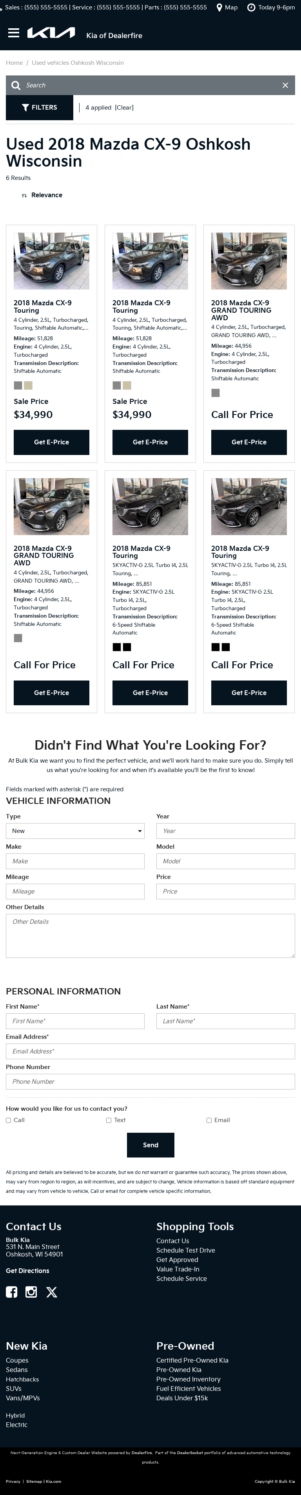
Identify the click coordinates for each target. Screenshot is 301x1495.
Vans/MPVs (23, 1398)
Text (119, 1120)
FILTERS (44, 107)
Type (13, 816)
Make (14, 847)
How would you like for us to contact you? (66, 1109)
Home (15, 63)
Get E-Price (51, 442)
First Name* (22, 1007)
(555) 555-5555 (45, 7)
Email (222, 1120)
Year (162, 816)
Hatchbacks (22, 1379)
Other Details (25, 907)
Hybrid (15, 1416)
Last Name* (172, 1007)
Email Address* (27, 1037)
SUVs (14, 1389)
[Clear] (124, 108)
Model (165, 847)
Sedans (17, 1370)
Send (150, 1145)
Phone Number (28, 1067)
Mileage (17, 877)
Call (19, 1120)
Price (163, 877)
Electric (16, 1425)
